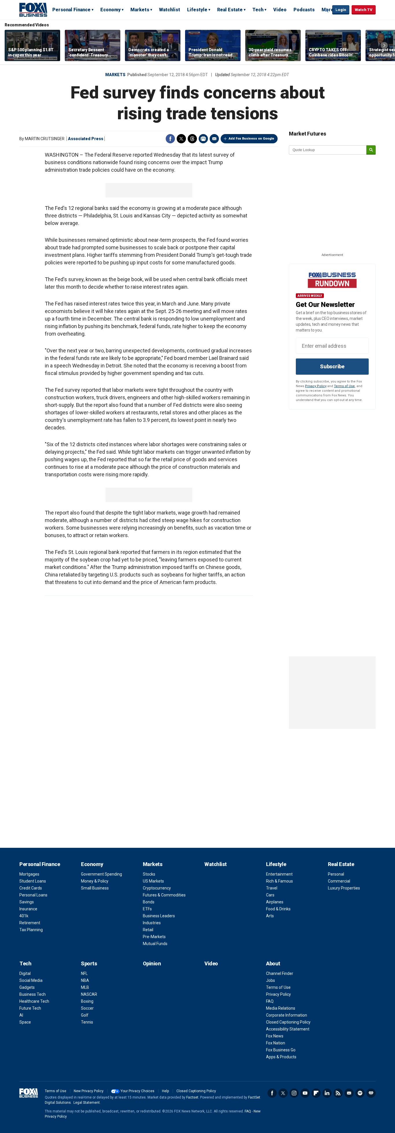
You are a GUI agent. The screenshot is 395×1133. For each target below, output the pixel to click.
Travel (271, 888)
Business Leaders (159, 916)
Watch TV (363, 10)
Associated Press (85, 138)
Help (165, 1091)
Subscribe (332, 366)
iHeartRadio (371, 1093)
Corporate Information (286, 1015)
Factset (192, 1097)
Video (280, 9)
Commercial (339, 881)
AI (21, 1015)
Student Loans (32, 881)
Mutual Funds (155, 943)
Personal (336, 874)
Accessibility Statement (287, 1029)
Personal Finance (71, 9)
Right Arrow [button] (384, 45)
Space (25, 1022)
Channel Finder (279, 973)
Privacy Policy (315, 386)
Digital (25, 973)
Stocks (149, 874)
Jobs (270, 980)
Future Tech (30, 1008)
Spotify (360, 1093)
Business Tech (32, 994)
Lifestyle (197, 9)
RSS (338, 1093)
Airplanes (274, 902)
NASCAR (89, 994)
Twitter (181, 138)
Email (214, 138)
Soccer (87, 1008)
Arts (270, 916)
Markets (139, 9)
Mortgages (29, 874)
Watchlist (169, 9)
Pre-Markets (154, 936)
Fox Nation (275, 1043)
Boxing (87, 1001)
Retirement (29, 922)
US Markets (153, 881)
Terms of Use (344, 386)
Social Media (31, 980)
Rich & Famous (279, 881)
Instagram (294, 1093)
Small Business (95, 888)
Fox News (274, 1036)
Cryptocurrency (157, 888)
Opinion (152, 963)
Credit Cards (30, 888)
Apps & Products (281, 1057)
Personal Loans (33, 895)
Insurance (28, 909)
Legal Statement (86, 1103)
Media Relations (280, 1008)
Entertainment (279, 874)
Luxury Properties (344, 888)
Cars (270, 895)
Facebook (170, 138)
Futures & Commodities (164, 895)
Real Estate (230, 9)
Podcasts (304, 9)
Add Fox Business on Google (251, 138)
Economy (110, 9)
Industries (152, 922)
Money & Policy (94, 881)
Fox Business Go (281, 1050)
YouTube (305, 1093)
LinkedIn (327, 1093)
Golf (84, 1015)
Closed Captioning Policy (288, 1022)
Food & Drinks (278, 909)
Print (203, 138)
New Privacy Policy (89, 1091)
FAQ (270, 1001)
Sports (89, 963)
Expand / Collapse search (326, 10)
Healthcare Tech (34, 1001)
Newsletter (349, 1093)
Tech (257, 9)
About (273, 963)
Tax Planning (31, 929)
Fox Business (33, 9)
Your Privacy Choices (137, 1091)
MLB (85, 987)
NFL (84, 973)
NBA (85, 980)
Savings (26, 902)
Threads (192, 138)
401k (23, 916)
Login (340, 10)
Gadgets (27, 987)
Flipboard (316, 1093)
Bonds (148, 902)
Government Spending (101, 874)
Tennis (87, 1022)
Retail (148, 929)
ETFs (147, 909)
